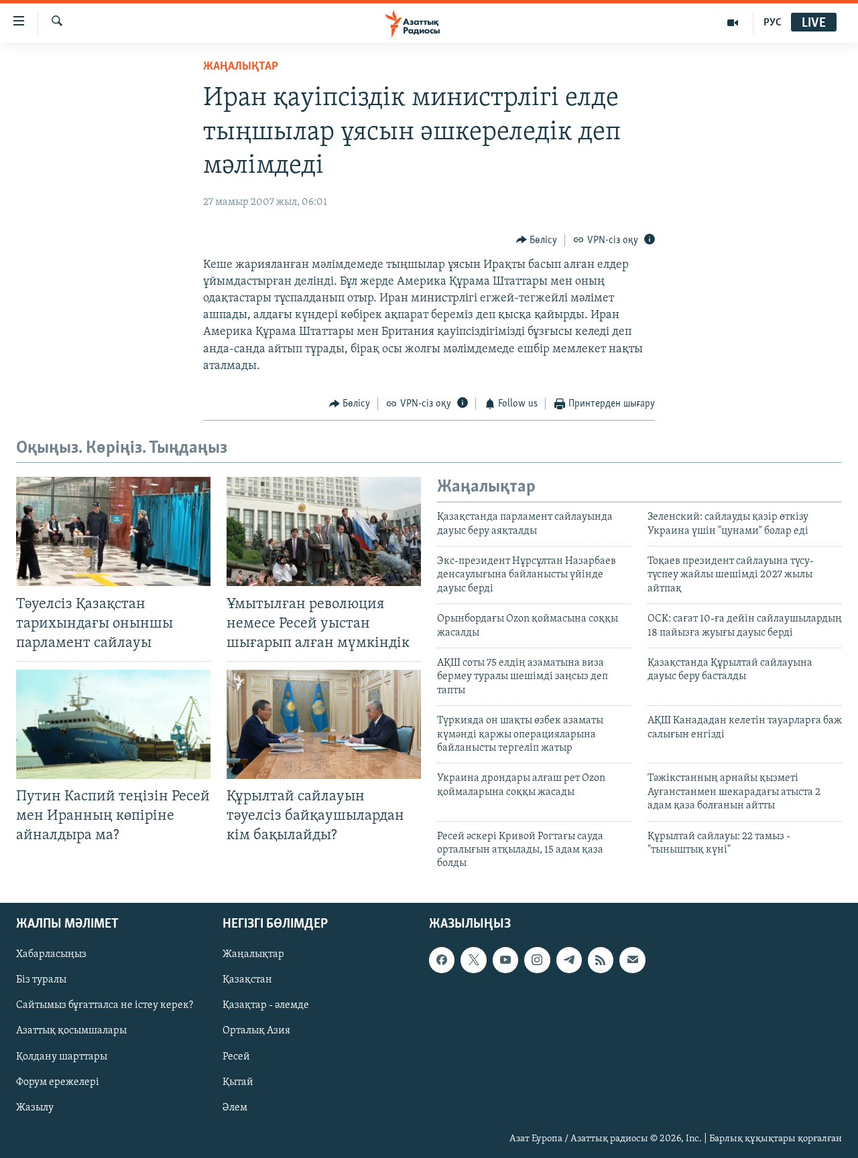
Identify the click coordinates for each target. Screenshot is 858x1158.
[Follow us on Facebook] (441, 959)
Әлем (235, 1107)
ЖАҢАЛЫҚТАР (240, 67)
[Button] (537, 240)
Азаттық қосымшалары (71, 1030)
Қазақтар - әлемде (266, 1005)
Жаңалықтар (253, 954)
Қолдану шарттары (61, 1056)
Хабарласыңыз (51, 954)
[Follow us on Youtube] (505, 959)
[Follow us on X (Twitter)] (473, 959)
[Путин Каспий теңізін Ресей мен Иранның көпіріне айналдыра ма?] (113, 724)
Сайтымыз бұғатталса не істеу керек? (104, 1005)
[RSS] (600, 959)
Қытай (238, 1081)
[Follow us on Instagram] (537, 959)
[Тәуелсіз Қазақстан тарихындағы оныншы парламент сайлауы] (113, 531)
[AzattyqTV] (733, 23)
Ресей (236, 1056)
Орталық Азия (256, 1030)
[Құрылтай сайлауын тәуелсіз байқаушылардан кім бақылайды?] (324, 724)
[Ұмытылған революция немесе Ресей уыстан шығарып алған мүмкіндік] (324, 531)
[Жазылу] (632, 959)
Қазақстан (247, 979)
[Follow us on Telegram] (569, 959)
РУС (772, 22)
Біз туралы (41, 979)
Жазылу (35, 1107)
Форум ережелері (57, 1081)
